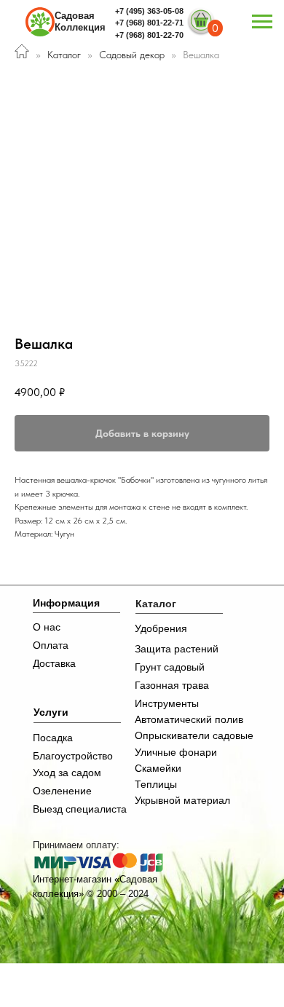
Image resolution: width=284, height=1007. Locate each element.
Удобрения (161, 628)
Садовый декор (133, 54)
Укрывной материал (182, 800)
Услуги (50, 712)
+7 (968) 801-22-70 (149, 35)
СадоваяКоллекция (80, 21)
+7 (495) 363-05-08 (149, 11)
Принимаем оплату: (76, 845)
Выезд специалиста (80, 809)
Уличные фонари (176, 752)
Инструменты (167, 703)
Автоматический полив (189, 719)
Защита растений (176, 649)
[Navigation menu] (262, 22)
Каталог (64, 54)
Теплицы (156, 784)
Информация (66, 603)
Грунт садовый (170, 667)
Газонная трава (172, 685)
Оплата (50, 645)
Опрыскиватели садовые (194, 735)
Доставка (54, 663)
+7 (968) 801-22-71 (149, 22)
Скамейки (158, 768)
